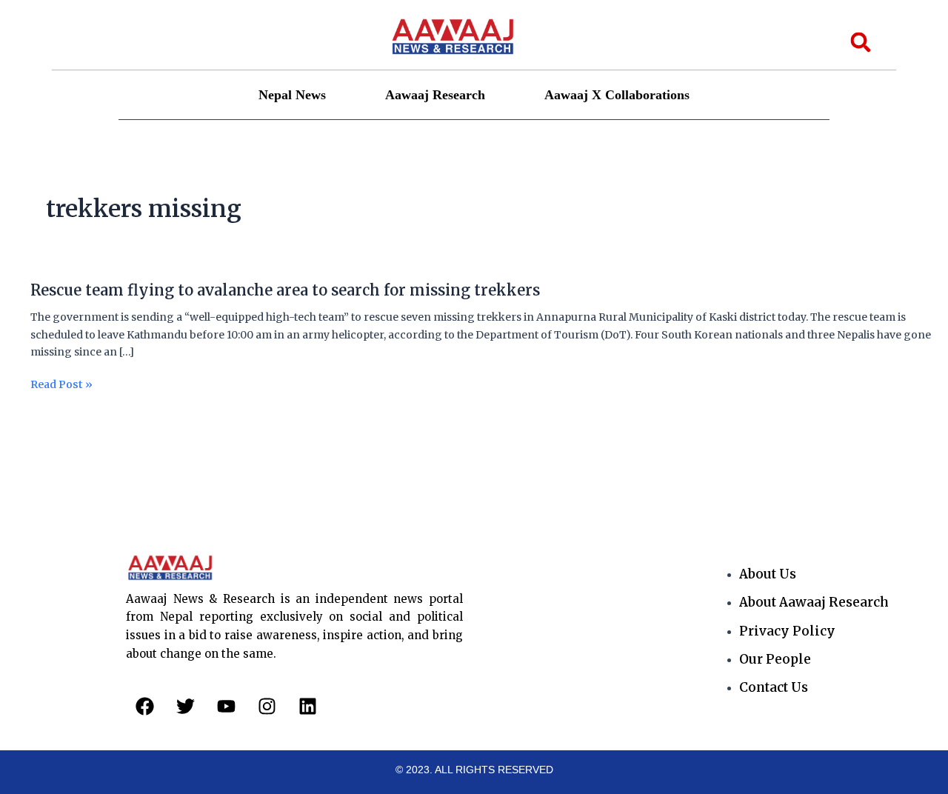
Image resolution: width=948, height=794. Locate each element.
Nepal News (292, 94)
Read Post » (61, 384)
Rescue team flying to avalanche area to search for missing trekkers (285, 290)
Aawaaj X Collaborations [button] (617, 94)
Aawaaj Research (435, 94)
